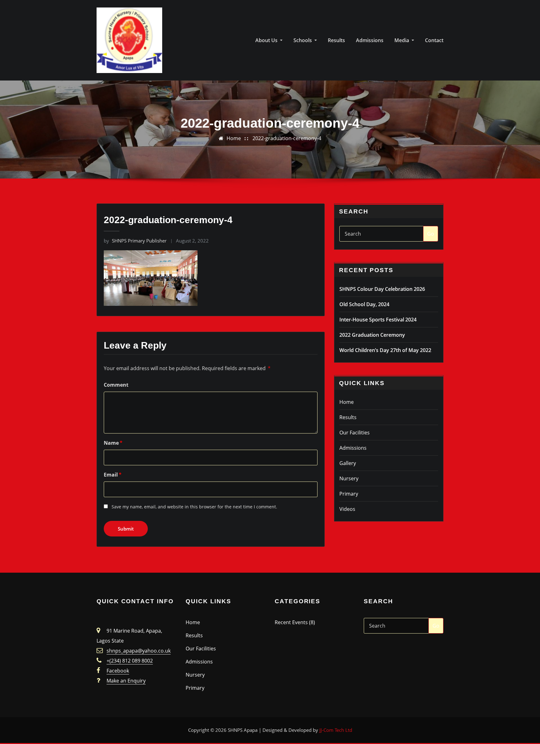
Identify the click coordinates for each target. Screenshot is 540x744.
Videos (347, 509)
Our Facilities (354, 432)
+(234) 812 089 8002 (130, 660)
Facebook (118, 670)
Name (113, 442)
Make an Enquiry (126, 680)
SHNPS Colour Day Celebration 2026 (382, 289)
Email (113, 474)
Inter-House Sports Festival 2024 (378, 319)
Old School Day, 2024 (364, 304)
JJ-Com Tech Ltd (335, 730)
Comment (116, 384)
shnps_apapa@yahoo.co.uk (139, 650)
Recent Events (291, 622)
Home (234, 138)
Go (430, 233)
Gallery (347, 463)
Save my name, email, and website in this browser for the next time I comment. (194, 507)
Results (336, 40)
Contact (434, 40)
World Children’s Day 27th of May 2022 (385, 350)
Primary (348, 493)
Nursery (348, 478)
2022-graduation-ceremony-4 (286, 138)
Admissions (369, 40)
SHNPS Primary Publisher (135, 240)
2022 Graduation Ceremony (372, 334)
